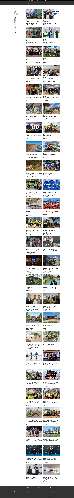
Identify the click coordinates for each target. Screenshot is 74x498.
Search (50, 3)
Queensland (16, 14)
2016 (15, 28)
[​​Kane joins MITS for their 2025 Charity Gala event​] (51, 355)
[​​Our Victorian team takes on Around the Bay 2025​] (34, 355)
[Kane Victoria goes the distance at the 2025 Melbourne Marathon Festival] (51, 374)
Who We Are (24, 3)
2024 (15, 20)
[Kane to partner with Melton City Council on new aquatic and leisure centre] (34, 317)
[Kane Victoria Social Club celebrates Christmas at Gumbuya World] (51, 279)
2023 (15, 21)
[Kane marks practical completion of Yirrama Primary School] (51, 317)
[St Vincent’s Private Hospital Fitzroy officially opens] (34, 374)
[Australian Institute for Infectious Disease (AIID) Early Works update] (51, 393)
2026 (15, 18)
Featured (39, 488)
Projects (29, 3)
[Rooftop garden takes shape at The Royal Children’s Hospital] (51, 431)
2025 (15, 19)
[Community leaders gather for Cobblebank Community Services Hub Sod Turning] (51, 412)
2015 (15, 29)
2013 (15, 31)
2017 (15, 27)
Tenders (39, 3)
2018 (15, 26)
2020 (15, 24)
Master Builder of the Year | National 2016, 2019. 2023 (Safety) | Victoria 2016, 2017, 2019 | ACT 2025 (37, 0)
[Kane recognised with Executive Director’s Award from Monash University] (34, 298)
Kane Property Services (52, 492)
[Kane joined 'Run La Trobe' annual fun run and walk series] (34, 431)
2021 (15, 23)
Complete (39, 491)
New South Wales (16, 13)
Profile (27, 488)
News (32, 3)
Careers (43, 3)
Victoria (15, 12)
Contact (47, 3)
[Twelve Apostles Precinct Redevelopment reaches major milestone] (34, 412)
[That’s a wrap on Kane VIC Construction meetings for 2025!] (34, 393)
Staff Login (50, 496)
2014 (15, 30)
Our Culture (27, 492)
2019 (15, 25)
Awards (36, 3)
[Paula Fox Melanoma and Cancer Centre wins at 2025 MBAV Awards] (51, 450)
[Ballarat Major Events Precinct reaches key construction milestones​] (34, 279)
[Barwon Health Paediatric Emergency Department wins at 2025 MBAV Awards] (34, 450)
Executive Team (28, 491)
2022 (15, 22)
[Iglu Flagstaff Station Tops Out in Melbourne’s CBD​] (51, 336)
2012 (15, 32)
